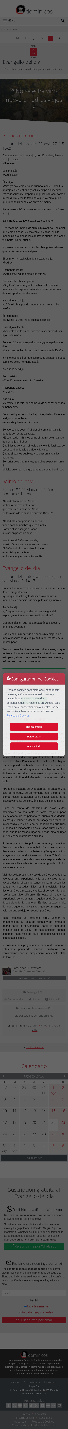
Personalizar (34, 736)
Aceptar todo (34, 746)
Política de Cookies (18, 715)
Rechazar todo (34, 726)
